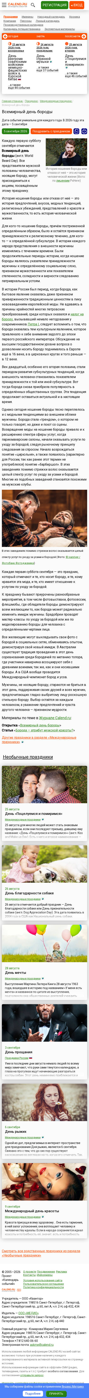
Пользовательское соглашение (43, 1283)
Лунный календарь (48, 20)
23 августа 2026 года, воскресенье (16, 47)
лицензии (63, 180)
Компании (10, 20)
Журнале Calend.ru (55, 718)
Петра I (33, 324)
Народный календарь (51, 16)
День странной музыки (43, 59)
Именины (27, 16)
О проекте (29, 1271)
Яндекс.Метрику (73, 1386)
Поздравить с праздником (51, 131)
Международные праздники (23, 819)
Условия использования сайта (42, 1280)
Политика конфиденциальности (43, 1287)
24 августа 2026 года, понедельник (44, 47)
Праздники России (16, 1058)
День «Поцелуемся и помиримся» (75, 60)
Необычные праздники (28, 757)
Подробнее (33, 1393)
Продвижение (46, 1271)
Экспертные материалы (59, 29)
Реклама (61, 1271)
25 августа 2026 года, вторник (73, 47)
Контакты (29, 1275)
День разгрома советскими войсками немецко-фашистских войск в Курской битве (17, 67)
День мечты (15, 972)
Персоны (26, 20)
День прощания (18, 1052)
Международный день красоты (32, 1211)
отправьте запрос (31, 1375)
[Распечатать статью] (84, 131)
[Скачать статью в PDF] (76, 131)
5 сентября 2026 (15, 131)
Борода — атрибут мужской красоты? (44, 730)
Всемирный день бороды (40, 725)
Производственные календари (23, 24)
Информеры (45, 1275)
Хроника (74, 16)
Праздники (11, 16)
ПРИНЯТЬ (56, 1393)
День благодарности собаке (29, 893)
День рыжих (15, 1131)
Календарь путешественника (22, 29)
